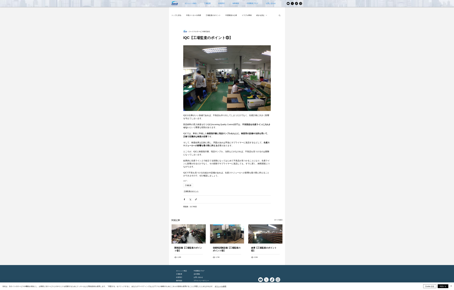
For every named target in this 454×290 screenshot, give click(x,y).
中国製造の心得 (231, 15)
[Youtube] (288, 3)
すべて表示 (278, 220)
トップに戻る (176, 15)
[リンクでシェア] (196, 199)
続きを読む (260, 15)
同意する (443, 286)
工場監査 (188, 185)
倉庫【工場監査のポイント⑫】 (264, 249)
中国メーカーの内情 (193, 15)
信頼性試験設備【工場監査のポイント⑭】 (226, 249)
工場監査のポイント (213, 15)
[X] (292, 3)
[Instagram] (300, 3)
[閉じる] (451, 286)
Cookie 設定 (429, 286)
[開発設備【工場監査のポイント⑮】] (189, 234)
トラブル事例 (247, 15)
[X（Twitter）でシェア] (190, 199)
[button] (279, 15)
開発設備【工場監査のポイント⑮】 (188, 249)
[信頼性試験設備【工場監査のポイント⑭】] (227, 234)
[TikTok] (296, 3)
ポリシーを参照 (220, 286)
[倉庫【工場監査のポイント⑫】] (265, 234)
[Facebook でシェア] (184, 199)
